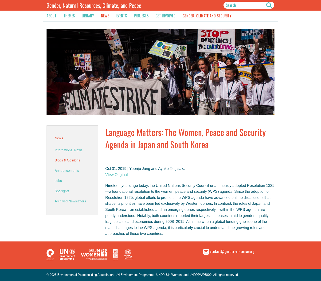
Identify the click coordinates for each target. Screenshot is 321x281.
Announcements (67, 170)
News (105, 16)
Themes (69, 16)
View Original (116, 175)
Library (88, 16)
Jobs (58, 180)
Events (121, 16)
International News (68, 150)
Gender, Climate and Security (207, 16)
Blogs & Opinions (67, 160)
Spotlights (62, 191)
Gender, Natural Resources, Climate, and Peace (94, 5)
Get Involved (166, 16)
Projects (141, 16)
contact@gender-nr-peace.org (232, 251)
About (51, 16)
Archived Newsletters (70, 201)
